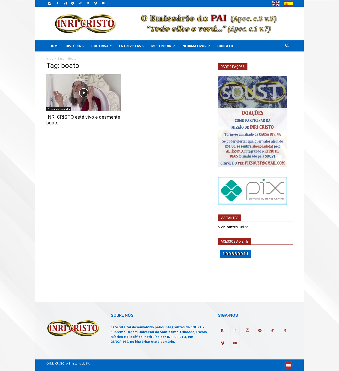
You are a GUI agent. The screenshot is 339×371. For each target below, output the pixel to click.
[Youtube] (103, 3)
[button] (287, 46)
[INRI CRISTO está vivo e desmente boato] (83, 92)
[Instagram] (65, 3)
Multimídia (161, 46)
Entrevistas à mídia (59, 109)
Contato (225, 46)
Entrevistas (130, 46)
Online (233, 227)
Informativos (193, 46)
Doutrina (100, 46)
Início (49, 58)
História (73, 46)
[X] (87, 3)
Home (54, 46)
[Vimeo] (95, 3)
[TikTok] (80, 3)
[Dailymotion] (49, 3)
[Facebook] (57, 3)
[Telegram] (72, 3)
